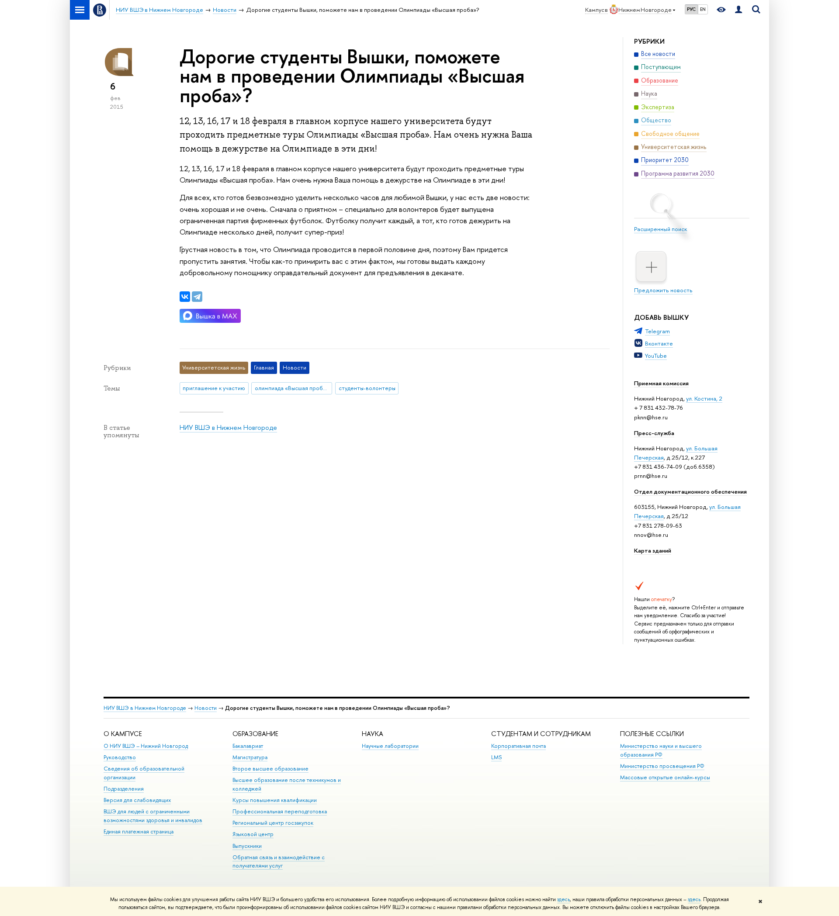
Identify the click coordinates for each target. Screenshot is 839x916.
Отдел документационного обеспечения (690, 491)
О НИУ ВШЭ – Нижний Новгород (146, 746)
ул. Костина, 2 (704, 398)
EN (703, 9)
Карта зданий (652, 550)
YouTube (656, 355)
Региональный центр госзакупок (272, 822)
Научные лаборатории (390, 746)
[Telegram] (197, 296)
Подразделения (124, 788)
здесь (563, 899)
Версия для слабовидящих (137, 800)
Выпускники (247, 846)
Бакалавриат (247, 746)
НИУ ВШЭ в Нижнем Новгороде (228, 427)
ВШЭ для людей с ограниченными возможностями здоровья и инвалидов (153, 816)
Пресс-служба (654, 433)
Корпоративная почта (518, 746)
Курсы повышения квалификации (274, 800)
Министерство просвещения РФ (662, 766)
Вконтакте (659, 343)
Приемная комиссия (661, 383)
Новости (205, 708)
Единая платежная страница (138, 831)
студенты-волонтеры (367, 388)
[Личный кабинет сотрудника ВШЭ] (738, 10)
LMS (496, 757)
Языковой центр (253, 834)
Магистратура (249, 757)
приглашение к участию (214, 388)
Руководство (120, 757)
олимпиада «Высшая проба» (292, 388)
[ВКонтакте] (185, 296)
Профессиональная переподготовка (279, 811)
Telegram (657, 331)
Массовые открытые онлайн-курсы (665, 777)
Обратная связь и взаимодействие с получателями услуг (278, 862)
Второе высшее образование (270, 768)
